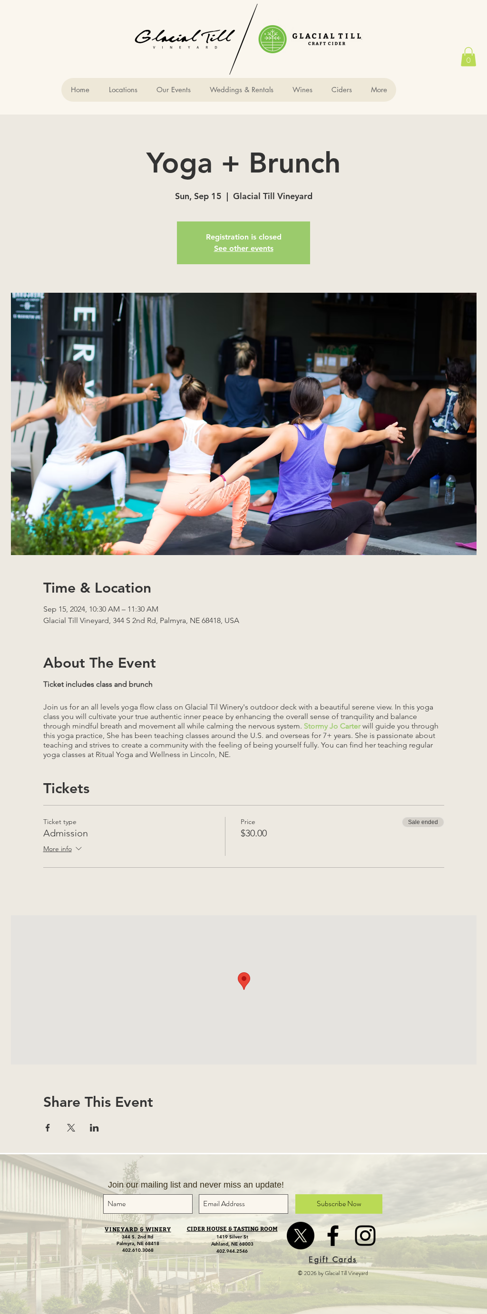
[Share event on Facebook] (47, 1128)
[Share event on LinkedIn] (94, 1128)
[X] (300, 1235)
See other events (243, 248)
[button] (468, 57)
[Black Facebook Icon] (333, 1235)
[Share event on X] (71, 1128)
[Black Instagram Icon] (365, 1235)
